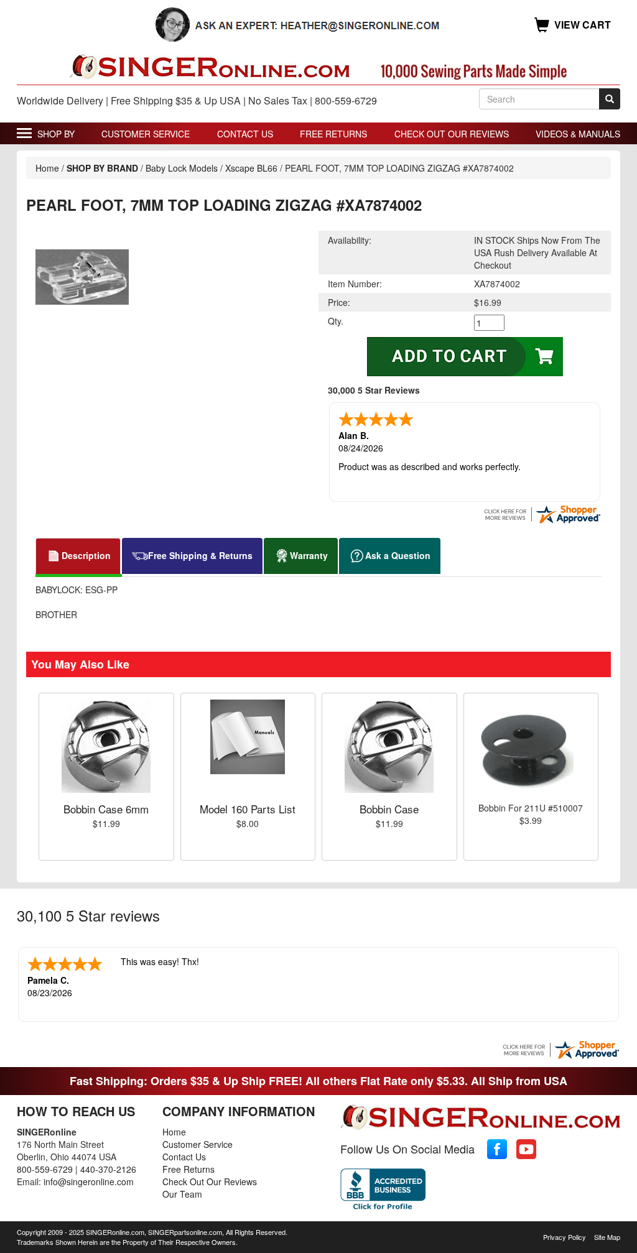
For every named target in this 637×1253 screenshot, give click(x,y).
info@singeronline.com (89, 1181)
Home (47, 168)
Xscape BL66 (251, 168)
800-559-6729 (45, 1169)
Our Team (182, 1194)
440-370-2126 (108, 1169)
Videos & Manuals (578, 133)
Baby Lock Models (182, 168)
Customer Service (145, 133)
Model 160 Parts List (247, 808)
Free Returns (333, 133)
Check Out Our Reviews (451, 133)
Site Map (607, 1237)
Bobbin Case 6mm (106, 808)
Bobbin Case (389, 808)
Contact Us (245, 133)
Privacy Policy (564, 1237)
